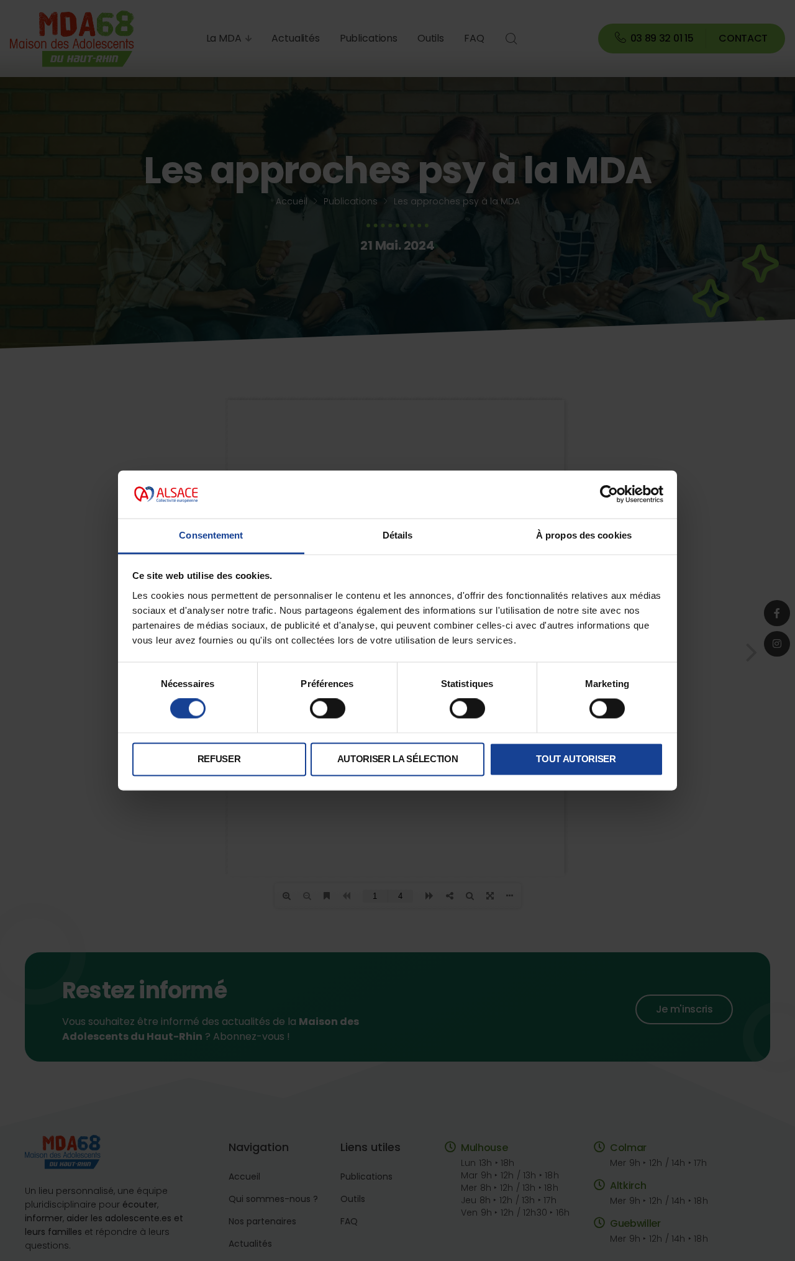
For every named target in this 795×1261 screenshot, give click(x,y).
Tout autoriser (576, 758)
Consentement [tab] (211, 535)
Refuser (219, 758)
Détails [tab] (398, 535)
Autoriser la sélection (397, 758)
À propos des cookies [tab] (584, 535)
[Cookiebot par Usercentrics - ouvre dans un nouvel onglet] (609, 494)
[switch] (327, 709)
